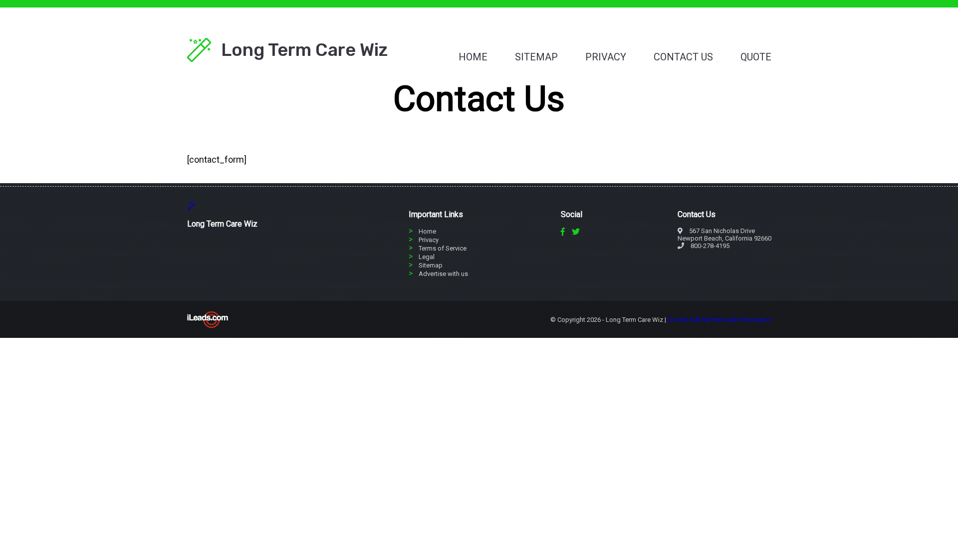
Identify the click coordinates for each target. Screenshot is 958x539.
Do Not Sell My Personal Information (719, 319)
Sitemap (536, 57)
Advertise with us (443, 273)
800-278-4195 (710, 246)
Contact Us (683, 57)
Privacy (605, 57)
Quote (755, 57)
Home (473, 57)
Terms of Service (443, 248)
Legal (427, 257)
